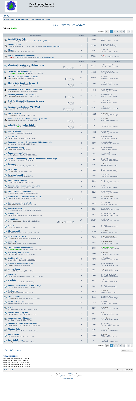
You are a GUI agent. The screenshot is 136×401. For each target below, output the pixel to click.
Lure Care (12, 275)
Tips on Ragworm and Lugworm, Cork (24, 186)
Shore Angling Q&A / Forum (42, 41)
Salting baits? (14, 214)
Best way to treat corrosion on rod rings (24, 285)
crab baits (12, 280)
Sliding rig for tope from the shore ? (23, 83)
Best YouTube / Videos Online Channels (24, 197)
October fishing (14, 131)
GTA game (72, 374)
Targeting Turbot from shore (19, 175)
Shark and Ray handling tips (19, 71)
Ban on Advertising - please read (21, 55)
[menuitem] (6, 15)
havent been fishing (16, 148)
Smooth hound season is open (20, 247)
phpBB (61, 376)
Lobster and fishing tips (18, 313)
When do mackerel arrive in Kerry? (22, 324)
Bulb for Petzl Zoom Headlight (20, 191)
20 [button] (128, 31)
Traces (10, 307)
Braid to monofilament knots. (20, 203)
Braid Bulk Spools (15, 340)
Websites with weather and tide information (26, 65)
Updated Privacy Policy (17, 39)
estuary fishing (14, 269)
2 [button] (114, 31)
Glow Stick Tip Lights (17, 236)
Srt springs (12, 170)
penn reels (12, 242)
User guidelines (14, 44)
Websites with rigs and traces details (23, 77)
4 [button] (120, 31)
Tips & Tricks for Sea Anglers (68, 25)
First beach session (16, 302)
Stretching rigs (14, 296)
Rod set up (12, 137)
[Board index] (16, 7)
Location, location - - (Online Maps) (22, 95)
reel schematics (14, 113)
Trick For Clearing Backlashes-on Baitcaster (26, 101)
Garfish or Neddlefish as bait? (20, 264)
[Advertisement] (68, 391)
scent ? (11, 226)
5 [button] (123, 31)
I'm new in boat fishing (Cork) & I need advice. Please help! (32, 159)
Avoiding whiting (15, 258)
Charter (11, 50)
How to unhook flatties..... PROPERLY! (24, 107)
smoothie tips (13, 219)
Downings (12, 164)
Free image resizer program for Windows (25, 89)
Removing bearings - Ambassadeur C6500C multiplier (30, 142)
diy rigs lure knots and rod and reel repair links (27, 119)
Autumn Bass (13, 335)
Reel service (13, 291)
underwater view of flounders (20, 318)
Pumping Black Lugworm (18, 180)
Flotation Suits (14, 329)
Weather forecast (15, 208)
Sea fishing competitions (18, 253)
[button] (107, 31)
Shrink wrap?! (14, 231)
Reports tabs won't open (18, 153)
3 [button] (117, 31)
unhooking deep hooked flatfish (21, 125)
